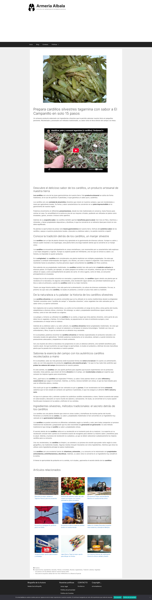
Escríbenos (81, 586)
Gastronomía (39, 569)
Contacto (45, 44)
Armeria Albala (50, 5)
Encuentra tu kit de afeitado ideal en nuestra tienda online (52, 571)
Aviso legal (64, 586)
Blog (37, 44)
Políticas (54, 44)
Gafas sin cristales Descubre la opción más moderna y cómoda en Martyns (99, 526)
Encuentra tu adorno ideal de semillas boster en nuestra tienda (72, 526)
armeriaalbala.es (97, 586)
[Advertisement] (76, 28)
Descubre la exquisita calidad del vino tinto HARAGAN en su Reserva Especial (58, 573)
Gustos (37, 568)
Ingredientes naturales (50, 569)
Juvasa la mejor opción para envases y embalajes (46, 555)
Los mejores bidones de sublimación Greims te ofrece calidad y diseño (98, 555)
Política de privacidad (68, 590)
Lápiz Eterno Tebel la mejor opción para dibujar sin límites (72, 555)
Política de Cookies (67, 593)
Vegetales (97, 569)
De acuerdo (117, 597)
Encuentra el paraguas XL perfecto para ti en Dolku (45, 526)
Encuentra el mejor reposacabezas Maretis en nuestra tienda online (98, 497)
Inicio (31, 44)
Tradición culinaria (88, 569)
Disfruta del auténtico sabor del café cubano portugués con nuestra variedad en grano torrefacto (72, 498)
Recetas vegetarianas (76, 569)
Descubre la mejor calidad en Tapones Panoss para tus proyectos (46, 497)
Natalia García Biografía (34, 586)
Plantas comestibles (63, 569)
